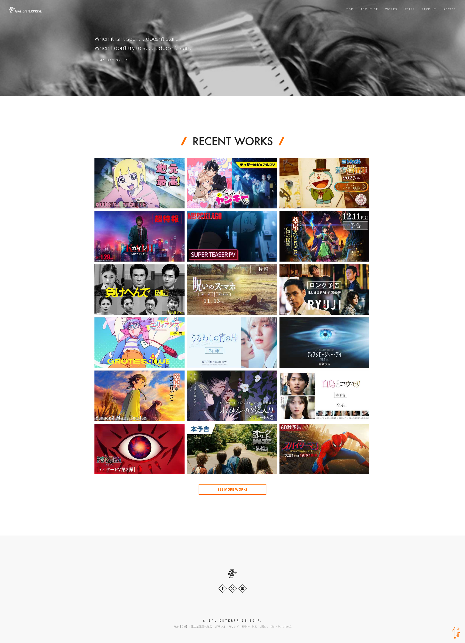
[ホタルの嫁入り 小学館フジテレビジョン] (232, 396)
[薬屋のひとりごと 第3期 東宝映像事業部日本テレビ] (139, 396)
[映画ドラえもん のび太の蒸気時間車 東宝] (324, 183)
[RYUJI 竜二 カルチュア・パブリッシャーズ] (324, 289)
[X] (233, 588)
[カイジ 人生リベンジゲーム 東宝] (139, 236)
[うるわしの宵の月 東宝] (232, 342)
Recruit (429, 9)
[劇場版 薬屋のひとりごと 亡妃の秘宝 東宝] (324, 236)
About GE (369, 9)
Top (349, 9)
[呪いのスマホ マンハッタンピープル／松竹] (232, 289)
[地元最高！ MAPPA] (139, 183)
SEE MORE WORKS (232, 489)
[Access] (243, 588)
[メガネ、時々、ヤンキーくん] (232, 183)
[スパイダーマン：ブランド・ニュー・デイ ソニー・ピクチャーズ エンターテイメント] (324, 449)
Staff (409, 9)
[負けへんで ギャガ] (139, 289)
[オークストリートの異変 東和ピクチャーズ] (232, 449)
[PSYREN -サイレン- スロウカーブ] (139, 449)
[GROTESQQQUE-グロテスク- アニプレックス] (139, 342)
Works (391, 9)
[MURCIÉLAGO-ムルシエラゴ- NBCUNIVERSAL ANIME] (232, 236)
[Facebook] (223, 588)
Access (449, 9)
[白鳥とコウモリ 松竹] (324, 396)
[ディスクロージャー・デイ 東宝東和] (324, 342)
